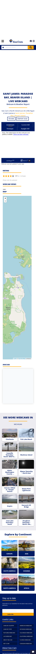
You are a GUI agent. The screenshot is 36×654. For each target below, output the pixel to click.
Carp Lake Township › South (10, 522)
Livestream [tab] (10, 125)
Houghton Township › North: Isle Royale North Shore (26, 522)
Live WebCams (7, 636)
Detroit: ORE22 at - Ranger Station (9, 489)
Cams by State (7, 629)
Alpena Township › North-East (26, 472)
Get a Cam (6, 643)
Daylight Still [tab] (25, 129)
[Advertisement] (18, 19)
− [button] (5, 201)
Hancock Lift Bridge (26, 506)
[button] (29, 160)
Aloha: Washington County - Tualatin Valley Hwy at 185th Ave (9, 472)
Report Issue (22, 119)
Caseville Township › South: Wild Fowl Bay (10, 455)
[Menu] (2, 41)
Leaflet (15, 358)
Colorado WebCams (26, 633)
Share (12, 119)
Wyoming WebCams (26, 629)
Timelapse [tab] (10, 129)
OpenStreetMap (21, 358)
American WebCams (26, 625)
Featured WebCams (9, 633)
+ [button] (5, 198)
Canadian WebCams (26, 643)
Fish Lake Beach (26, 439)
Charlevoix (10, 439)
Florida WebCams (25, 640)
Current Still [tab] (26, 125)
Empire (9, 506)
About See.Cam (7, 640)
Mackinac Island (26, 455)
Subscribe (10, 614)
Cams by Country (8, 625)
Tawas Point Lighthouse (26, 489)
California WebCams (26, 636)
